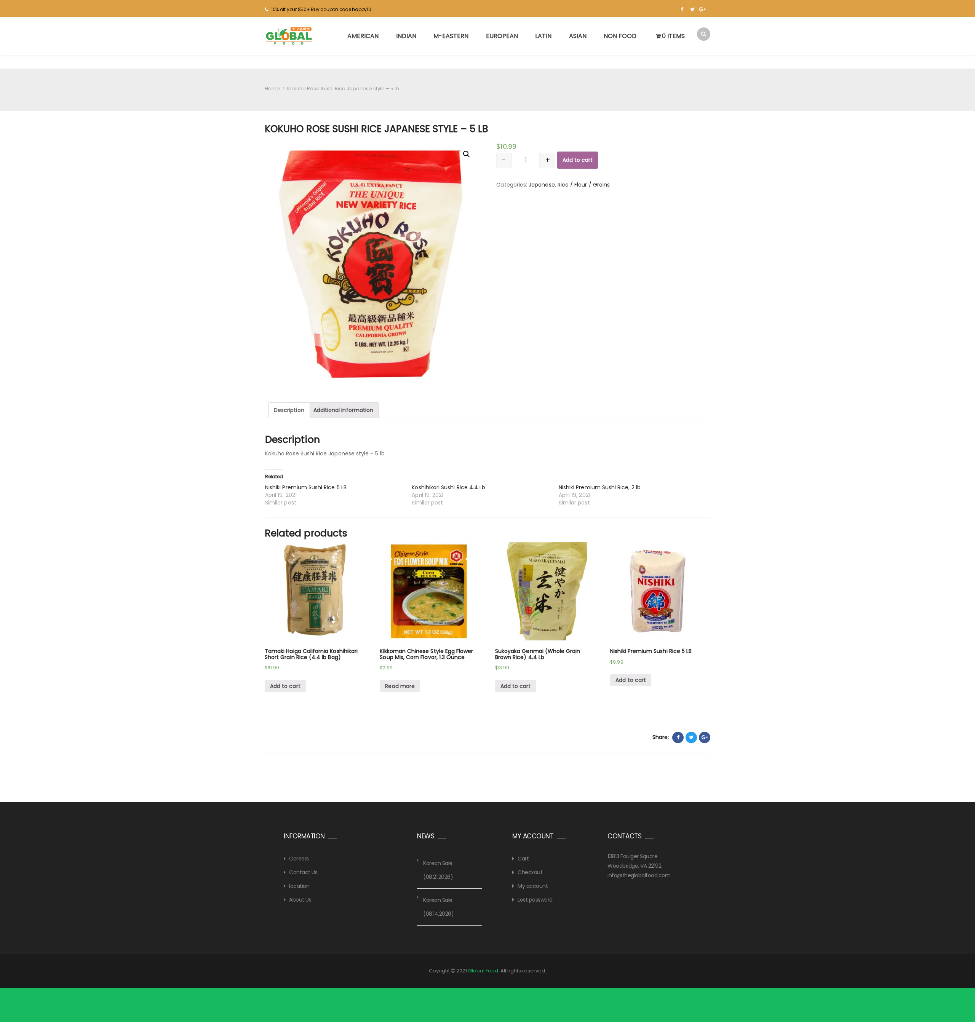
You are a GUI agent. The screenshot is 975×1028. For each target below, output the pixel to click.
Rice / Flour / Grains (584, 184)
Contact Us (303, 872)
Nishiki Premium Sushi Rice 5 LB (306, 487)
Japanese (542, 184)
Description (289, 410)
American (363, 36)
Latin (543, 36)
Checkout (530, 872)
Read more (400, 686)
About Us (300, 899)
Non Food (620, 36)
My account (533, 886)
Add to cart (578, 160)
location (299, 886)
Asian (578, 36)
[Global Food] (290, 35)
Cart (523, 858)
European (502, 36)
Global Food (483, 970)
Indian (406, 36)
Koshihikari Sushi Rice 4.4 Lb (448, 487)
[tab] (289, 410)
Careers (299, 858)
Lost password (535, 899)
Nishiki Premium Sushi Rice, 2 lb (600, 487)
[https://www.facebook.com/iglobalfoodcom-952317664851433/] (682, 9)
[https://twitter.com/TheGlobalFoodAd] (692, 9)
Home (272, 88)
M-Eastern (450, 36)
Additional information (343, 410)
